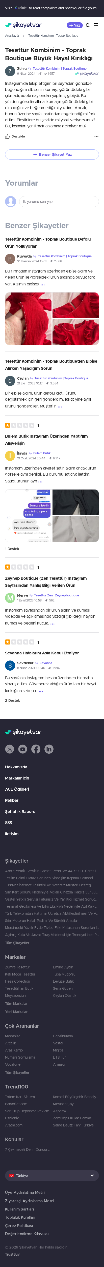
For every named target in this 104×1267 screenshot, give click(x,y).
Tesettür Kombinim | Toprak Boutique (53, 35)
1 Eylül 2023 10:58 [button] (29, 600)
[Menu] (96, 25)
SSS (8, 822)
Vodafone (12, 1064)
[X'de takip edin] (9, 749)
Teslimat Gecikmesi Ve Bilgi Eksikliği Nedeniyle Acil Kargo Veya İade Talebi (52, 906)
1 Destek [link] (12, 549)
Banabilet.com (16, 1104)
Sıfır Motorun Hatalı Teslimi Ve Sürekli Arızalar (41, 921)
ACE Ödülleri (17, 789)
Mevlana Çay (63, 1104)
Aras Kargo (14, 1050)
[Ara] (88, 25)
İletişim (11, 833)
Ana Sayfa (12, 35)
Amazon (59, 1064)
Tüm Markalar (16, 1004)
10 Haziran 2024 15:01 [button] (31, 261)
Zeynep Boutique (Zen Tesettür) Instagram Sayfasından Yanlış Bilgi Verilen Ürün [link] (46, 582)
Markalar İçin (17, 778)
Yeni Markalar (16, 1012)
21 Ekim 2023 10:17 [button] (30, 383)
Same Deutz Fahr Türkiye (73, 1125)
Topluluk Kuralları (20, 1217)
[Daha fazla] (96, 136)
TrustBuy (12, 1254)
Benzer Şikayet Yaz (55, 154)
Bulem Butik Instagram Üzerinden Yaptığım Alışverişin (46, 439)
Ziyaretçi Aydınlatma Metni (29, 1201)
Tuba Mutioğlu (64, 974)
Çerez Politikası (19, 1225)
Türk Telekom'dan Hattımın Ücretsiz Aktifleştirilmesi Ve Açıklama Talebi (52, 913)
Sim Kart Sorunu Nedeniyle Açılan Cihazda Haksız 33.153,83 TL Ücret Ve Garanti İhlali (52, 892)
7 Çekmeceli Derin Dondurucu (28, 1149)
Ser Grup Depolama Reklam (27, 1111)
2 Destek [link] (12, 700)
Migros (58, 1050)
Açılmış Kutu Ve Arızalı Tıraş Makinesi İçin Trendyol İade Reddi (52, 935)
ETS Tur (59, 1057)
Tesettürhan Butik (19, 988)
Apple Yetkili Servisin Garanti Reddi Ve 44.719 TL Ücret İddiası (52, 871)
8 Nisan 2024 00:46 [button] (31, 668)
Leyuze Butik (63, 981)
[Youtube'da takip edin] (22, 749)
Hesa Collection (17, 981)
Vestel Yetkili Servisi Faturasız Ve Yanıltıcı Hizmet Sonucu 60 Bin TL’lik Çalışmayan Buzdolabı (52, 899)
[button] (22, 425)
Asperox (59, 1111)
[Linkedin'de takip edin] (49, 749)
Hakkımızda (16, 767)
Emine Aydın (63, 967)
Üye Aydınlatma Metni (25, 1192)
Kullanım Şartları (19, 1209)
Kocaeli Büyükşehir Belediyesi (76, 1097)
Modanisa (12, 1036)
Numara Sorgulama (20, 1057)
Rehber (11, 800)
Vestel (58, 1043)
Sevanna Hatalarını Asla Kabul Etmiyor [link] (42, 653)
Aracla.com (13, 1125)
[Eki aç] (28, 319)
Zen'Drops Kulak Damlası (72, 1118)
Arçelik (10, 1043)
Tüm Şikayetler (17, 943)
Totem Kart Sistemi (20, 1097)
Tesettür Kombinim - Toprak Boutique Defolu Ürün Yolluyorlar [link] (48, 242)
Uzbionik (12, 1118)
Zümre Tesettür (17, 967)
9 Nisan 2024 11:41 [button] (29, 73)
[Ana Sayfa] (23, 25)
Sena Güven (63, 988)
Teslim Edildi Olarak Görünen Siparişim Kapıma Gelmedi (49, 878)
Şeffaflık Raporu (20, 811)
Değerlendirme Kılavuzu (26, 1234)
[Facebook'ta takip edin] (35, 749)
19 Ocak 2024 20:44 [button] (31, 458)
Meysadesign (15, 995)
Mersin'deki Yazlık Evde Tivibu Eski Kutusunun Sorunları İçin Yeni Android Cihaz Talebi (52, 928)
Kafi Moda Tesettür (20, 974)
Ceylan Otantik (64, 995)
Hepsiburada (63, 1036)
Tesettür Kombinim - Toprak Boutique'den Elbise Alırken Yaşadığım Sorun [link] (51, 365)
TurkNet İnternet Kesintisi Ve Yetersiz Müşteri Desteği (48, 885)
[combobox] (52, 1175)
